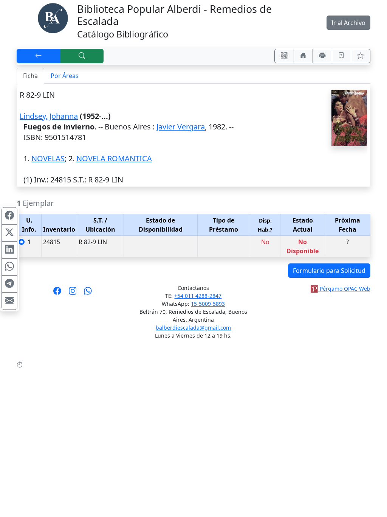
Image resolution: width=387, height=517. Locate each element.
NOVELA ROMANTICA (114, 158)
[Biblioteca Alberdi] (53, 17)
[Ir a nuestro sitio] (303, 56)
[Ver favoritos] (360, 56)
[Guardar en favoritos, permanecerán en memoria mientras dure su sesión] (341, 56)
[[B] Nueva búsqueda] (82, 56)
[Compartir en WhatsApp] (9, 267)
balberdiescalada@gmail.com (193, 327)
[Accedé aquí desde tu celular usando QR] (284, 56)
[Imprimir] (322, 56)
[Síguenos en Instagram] (72, 293)
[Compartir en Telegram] (9, 284)
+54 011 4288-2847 (197, 295)
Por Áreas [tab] (65, 76)
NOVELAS (48, 158)
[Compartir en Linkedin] (9, 250)
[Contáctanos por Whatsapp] (87, 293)
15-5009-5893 (208, 303)
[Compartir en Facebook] (9, 216)
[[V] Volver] (38, 56)
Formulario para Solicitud (329, 270)
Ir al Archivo (348, 23)
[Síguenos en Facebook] (57, 293)
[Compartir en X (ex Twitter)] (9, 233)
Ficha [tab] (30, 76)
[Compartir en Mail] (9, 301)
